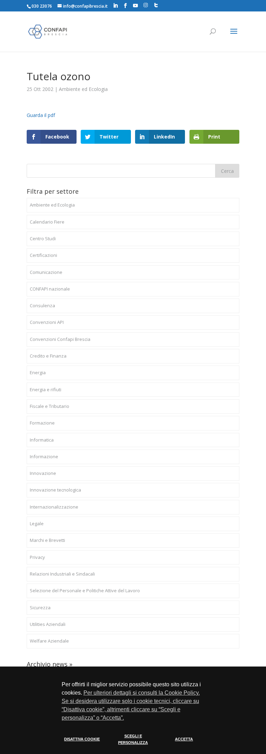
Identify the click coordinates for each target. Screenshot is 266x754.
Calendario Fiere (47, 222)
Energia (38, 372)
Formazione (42, 423)
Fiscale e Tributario (49, 406)
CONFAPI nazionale (50, 289)
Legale (37, 523)
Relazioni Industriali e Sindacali (62, 574)
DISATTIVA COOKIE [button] (82, 739)
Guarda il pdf (41, 115)
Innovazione (43, 473)
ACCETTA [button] (184, 739)
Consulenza (42, 305)
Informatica (42, 440)
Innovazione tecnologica (55, 490)
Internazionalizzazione (54, 507)
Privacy (37, 557)
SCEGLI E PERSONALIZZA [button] (133, 739)
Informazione (44, 456)
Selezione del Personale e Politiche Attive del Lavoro (85, 590)
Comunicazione (46, 272)
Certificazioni (43, 255)
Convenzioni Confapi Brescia (60, 339)
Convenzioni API (47, 322)
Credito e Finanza (48, 356)
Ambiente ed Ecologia (83, 89)
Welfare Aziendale (49, 641)
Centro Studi (43, 238)
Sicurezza (40, 607)
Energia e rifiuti (45, 389)
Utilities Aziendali (47, 624)
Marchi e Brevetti (47, 540)
